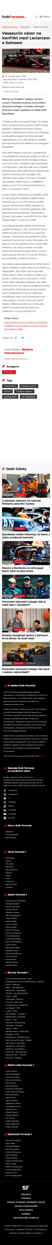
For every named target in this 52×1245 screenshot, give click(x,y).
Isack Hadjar (11, 921)
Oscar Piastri (11, 918)
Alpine (9, 872)
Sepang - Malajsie (14, 1058)
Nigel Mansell (12, 1127)
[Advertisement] (27, 5)
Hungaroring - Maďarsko (17, 1005)
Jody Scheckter (12, 1121)
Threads (12, 802)
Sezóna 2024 (10, 396)
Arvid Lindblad (12, 930)
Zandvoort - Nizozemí (15, 1046)
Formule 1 (25, 27)
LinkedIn (12, 810)
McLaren (10, 864)
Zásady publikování (26, 1206)
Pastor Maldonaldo (14, 1161)
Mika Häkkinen (13, 1124)
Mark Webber (12, 1155)
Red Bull (9, 867)
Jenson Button (12, 1115)
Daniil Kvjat (11, 1164)
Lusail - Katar (11, 1011)
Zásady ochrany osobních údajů (26, 1202)
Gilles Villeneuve (13, 1152)
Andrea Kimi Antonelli (16, 901)
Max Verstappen (13, 915)
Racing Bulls (11, 870)
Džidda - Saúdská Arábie (17, 993)
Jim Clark (10, 1118)
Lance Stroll (11, 959)
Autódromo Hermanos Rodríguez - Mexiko (25, 981)
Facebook (12, 790)
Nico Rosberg (12, 1086)
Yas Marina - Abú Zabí (15, 1043)
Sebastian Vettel (13, 1103)
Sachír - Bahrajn (13, 984)
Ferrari (7, 391)
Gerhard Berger (13, 1146)
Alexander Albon (13, 947)
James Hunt (11, 1109)
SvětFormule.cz (9, 27)
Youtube (12, 814)
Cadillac (9, 887)
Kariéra (26, 1214)
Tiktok (11, 806)
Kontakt (26, 1198)
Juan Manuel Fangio (15, 1092)
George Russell (12, 904)
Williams (10, 881)
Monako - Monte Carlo (16, 1022)
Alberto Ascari (12, 1112)
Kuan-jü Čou (11, 1172)
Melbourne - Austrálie (15, 1017)
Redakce (10, 831)
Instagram (13, 794)
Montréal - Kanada (14, 1025)
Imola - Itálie (11, 996)
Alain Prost (10, 1097)
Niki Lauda (11, 1083)
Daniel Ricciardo (13, 1140)
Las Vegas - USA (13, 1008)
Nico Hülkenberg (13, 942)
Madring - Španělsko (15, 1049)
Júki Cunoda (11, 956)
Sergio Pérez (11, 965)
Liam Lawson (12, 924)
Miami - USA (11, 1019)
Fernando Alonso (13, 953)
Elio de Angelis (12, 1149)
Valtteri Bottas (12, 962)
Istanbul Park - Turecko (16, 1055)
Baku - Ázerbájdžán (15, 987)
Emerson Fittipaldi (14, 1089)
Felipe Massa (11, 1158)
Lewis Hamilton (13, 906)
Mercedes (10, 858)
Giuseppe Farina (13, 1106)
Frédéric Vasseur (24, 391)
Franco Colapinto (13, 933)
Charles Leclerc (28, 386)
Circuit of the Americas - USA (18, 979)
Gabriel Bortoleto (13, 939)
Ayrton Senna (12, 1100)
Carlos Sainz (10, 386)
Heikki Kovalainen (14, 1167)
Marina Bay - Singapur (16, 1014)
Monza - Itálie (12, 1028)
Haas (8, 875)
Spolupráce (11, 837)
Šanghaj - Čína (12, 1034)
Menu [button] (46, 17)
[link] (36, 17)
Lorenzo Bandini (13, 1169)
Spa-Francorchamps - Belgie (19, 1040)
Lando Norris (11, 909)
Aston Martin (11, 884)
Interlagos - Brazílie (14, 999)
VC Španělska (28, 396)
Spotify (11, 818)
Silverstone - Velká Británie (18, 1037)
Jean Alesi (10, 1143)
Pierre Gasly (11, 927)
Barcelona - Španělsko (16, 990)
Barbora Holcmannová (13, 87)
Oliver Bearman (13, 936)
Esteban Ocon (12, 950)
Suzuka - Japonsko (14, 1002)
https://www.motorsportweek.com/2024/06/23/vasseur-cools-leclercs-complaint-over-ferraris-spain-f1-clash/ (25, 325)
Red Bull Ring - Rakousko (17, 1031)
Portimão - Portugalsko (16, 1052)
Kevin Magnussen (14, 1175)
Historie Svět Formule (26, 1218)
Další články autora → (16, 358)
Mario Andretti (12, 1094)
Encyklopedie (12, 834)
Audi (8, 878)
